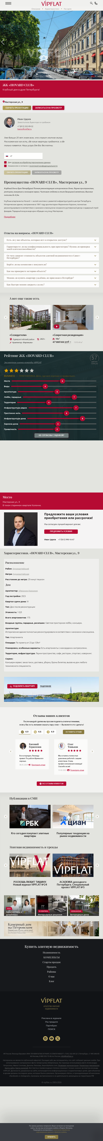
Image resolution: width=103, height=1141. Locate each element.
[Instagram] (45, 1051)
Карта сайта (10, 1081)
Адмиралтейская (21, 574)
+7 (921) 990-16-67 (66, 539)
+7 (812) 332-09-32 (25, 126)
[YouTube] (51, 1051)
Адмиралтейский (21, 569)
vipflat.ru (48, 1096)
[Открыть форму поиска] (91, 3)
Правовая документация (68, 1079)
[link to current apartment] (30, 317)
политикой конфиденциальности (43, 166)
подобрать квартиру (24, 686)
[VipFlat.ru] (51, 3)
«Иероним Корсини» (28, 591)
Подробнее (9, 217)
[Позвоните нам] (96, 3)
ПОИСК (51, 1042)
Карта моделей (21, 1081)
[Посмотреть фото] (51, 79)
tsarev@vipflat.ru (24, 129)
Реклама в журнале (51, 1031)
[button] (8, 3)
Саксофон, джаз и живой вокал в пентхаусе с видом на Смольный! (73, 897)
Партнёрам (51, 1039)
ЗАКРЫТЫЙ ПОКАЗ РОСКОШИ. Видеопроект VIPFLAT (30, 897)
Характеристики (52, 9)
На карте (67, 9)
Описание (36, 9)
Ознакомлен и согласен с (33, 166)
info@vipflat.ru (67, 1070)
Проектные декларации (89, 1079)
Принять (51, 1137)
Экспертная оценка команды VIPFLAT (22, 362)
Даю (29, 162)
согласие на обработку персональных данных (31, 162)
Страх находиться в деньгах (73, 847)
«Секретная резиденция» (25, 335)
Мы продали (51, 1035)
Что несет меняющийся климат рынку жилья (30, 848)
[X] (57, 1051)
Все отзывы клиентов (52, 797)
